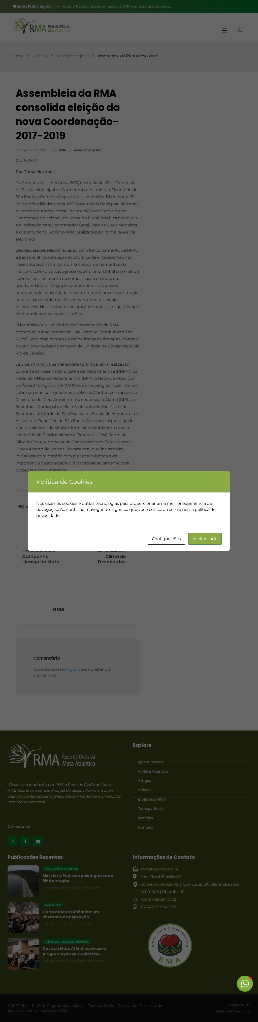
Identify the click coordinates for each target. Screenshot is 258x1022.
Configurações (166, 538)
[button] (245, 984)
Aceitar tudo (204, 538)
